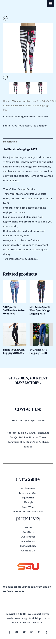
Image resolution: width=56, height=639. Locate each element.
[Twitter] (24, 632)
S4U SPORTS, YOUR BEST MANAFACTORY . (28, 380)
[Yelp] (46, 632)
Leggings (44, 101)
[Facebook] (9, 632)
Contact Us (28, 550)
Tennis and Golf (28, 493)
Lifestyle (28, 502)
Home (6, 101)
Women (16, 101)
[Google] (39, 632)
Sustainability (28, 545)
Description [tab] (10, 141)
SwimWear (28, 506)
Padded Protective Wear (28, 511)
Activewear (29, 101)
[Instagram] (31, 632)
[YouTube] (16, 632)
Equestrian (28, 497)
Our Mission (28, 541)
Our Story (28, 531)
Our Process (28, 536)
